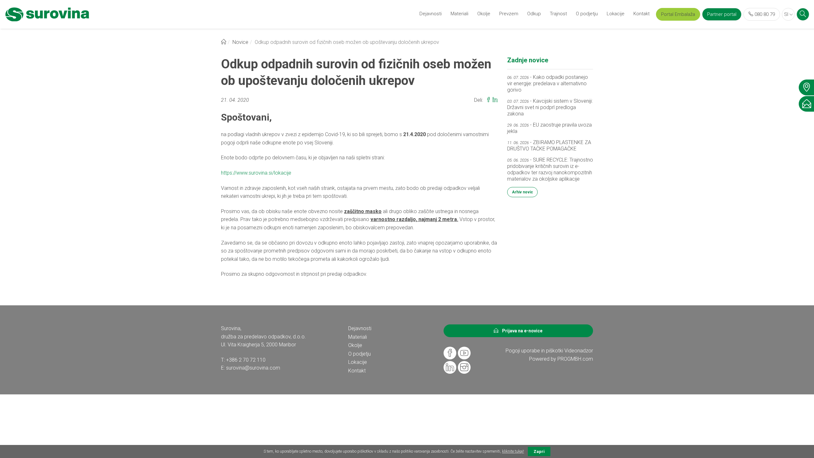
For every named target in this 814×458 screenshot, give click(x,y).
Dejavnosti (430, 14)
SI (787, 14)
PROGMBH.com (575, 359)
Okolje (483, 14)
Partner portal (721, 14)
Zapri (539, 451)
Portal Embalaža (678, 14)
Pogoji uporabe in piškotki (534, 351)
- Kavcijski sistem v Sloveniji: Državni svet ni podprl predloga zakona (550, 107)
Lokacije (615, 14)
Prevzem (508, 14)
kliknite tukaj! (513, 451)
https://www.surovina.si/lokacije (256, 173)
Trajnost (558, 14)
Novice (240, 42)
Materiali (459, 14)
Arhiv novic (522, 192)
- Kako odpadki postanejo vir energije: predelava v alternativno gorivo (547, 83)
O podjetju (587, 14)
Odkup (534, 14)
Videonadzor (578, 351)
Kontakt (641, 14)
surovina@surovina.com (253, 368)
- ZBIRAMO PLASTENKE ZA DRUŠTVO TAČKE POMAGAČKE (549, 145)
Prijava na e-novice (520, 330)
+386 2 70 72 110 (246, 360)
